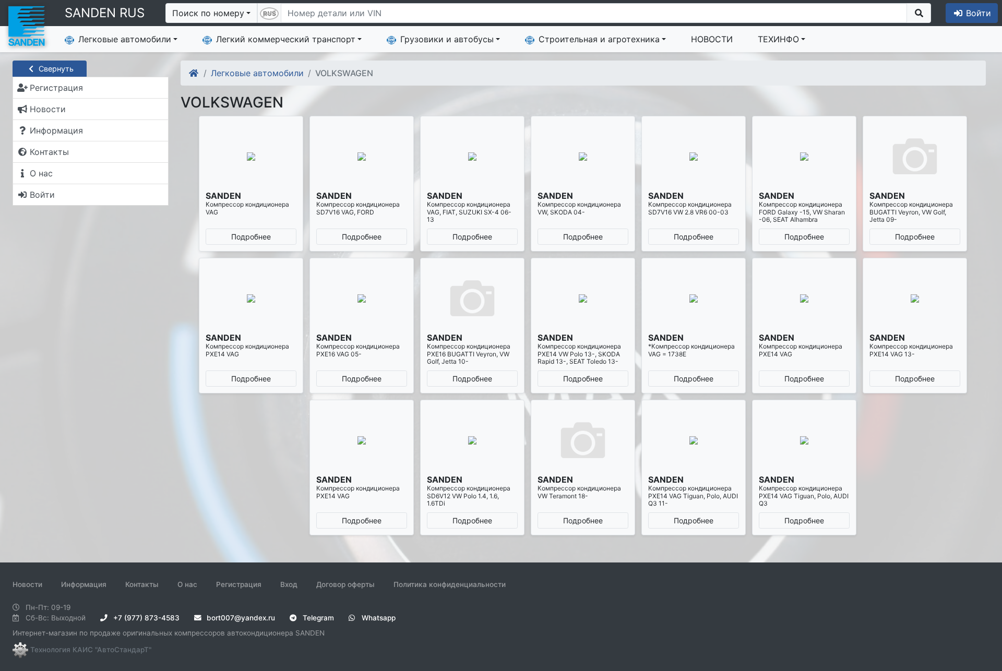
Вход (288, 584)
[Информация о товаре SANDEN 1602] (914, 156)
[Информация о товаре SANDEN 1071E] (251, 156)
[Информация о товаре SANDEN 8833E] (804, 440)
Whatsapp (378, 618)
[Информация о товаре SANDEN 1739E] (693, 298)
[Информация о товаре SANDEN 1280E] (693, 156)
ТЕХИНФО (778, 39)
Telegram (317, 618)
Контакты (142, 584)
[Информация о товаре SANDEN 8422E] (693, 440)
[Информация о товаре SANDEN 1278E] (583, 156)
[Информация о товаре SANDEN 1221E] (472, 156)
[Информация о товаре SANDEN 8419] (583, 440)
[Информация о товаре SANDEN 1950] (472, 440)
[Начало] (194, 73)
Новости (27, 584)
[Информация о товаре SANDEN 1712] (472, 298)
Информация (83, 584)
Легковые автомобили (124, 39)
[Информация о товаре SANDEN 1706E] (251, 298)
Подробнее (251, 236)
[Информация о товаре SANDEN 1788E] (914, 298)
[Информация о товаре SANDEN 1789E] (361, 440)
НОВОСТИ (712, 39)
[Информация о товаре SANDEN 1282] (804, 156)
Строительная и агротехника (599, 39)
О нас (187, 584)
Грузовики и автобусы (447, 39)
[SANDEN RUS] (26, 25)
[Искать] (918, 13)
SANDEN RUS (105, 12)
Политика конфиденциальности (449, 584)
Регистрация (238, 584)
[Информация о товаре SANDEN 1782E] (804, 298)
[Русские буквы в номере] (269, 13)
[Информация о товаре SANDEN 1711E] (361, 298)
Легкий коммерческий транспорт (285, 39)
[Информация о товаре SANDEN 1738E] (583, 298)
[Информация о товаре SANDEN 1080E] (361, 156)
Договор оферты (345, 584)
